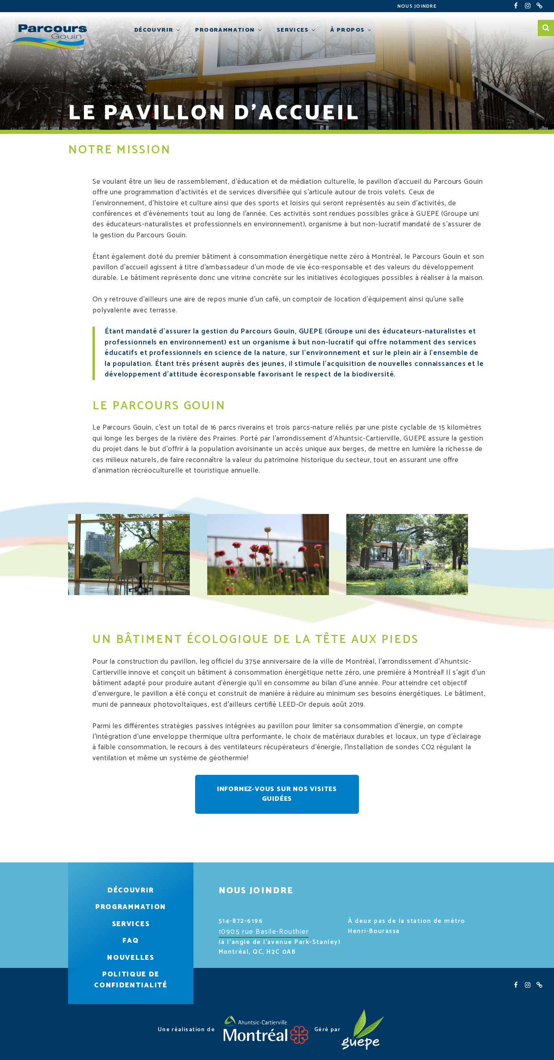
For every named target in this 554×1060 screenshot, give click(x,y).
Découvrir (153, 30)
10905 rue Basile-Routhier (264, 931)
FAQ (130, 940)
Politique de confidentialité (130, 980)
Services (293, 30)
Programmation (225, 30)
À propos (347, 30)
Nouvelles (130, 957)
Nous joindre (417, 6)
